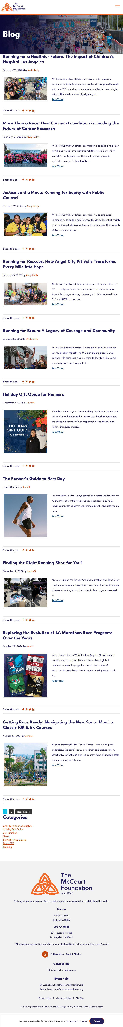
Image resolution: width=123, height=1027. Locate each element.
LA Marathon (10, 833)
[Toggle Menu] (117, 6)
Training (7, 847)
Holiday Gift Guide (13, 829)
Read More (57, 99)
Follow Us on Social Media (66, 954)
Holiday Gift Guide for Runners (33, 395)
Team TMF (8, 843)
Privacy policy (45, 998)
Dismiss (97, 1021)
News (6, 836)
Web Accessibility (63, 998)
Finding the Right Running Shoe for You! (43, 563)
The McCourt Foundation (14, 8)
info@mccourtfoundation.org (61, 970)
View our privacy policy (77, 1021)
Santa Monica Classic (14, 840)
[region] (61, 1021)
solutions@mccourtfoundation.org (66, 985)
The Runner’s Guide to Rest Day (34, 479)
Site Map (80, 998)
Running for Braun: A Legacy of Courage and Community (59, 331)
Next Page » (24, 812)
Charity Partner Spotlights (17, 826)
